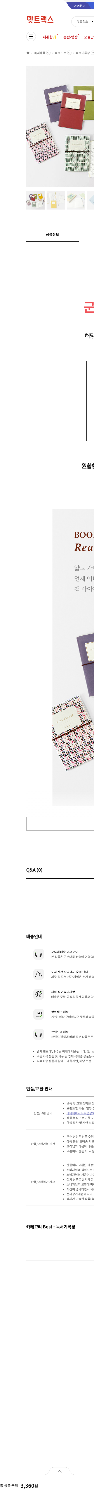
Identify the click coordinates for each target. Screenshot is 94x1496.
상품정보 (52, 234)
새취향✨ (50, 37)
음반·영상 (70, 37)
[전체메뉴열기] (31, 36)
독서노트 (60, 53)
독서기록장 (83, 53)
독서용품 (39, 53)
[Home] (28, 53)
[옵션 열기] (60, 1471)
